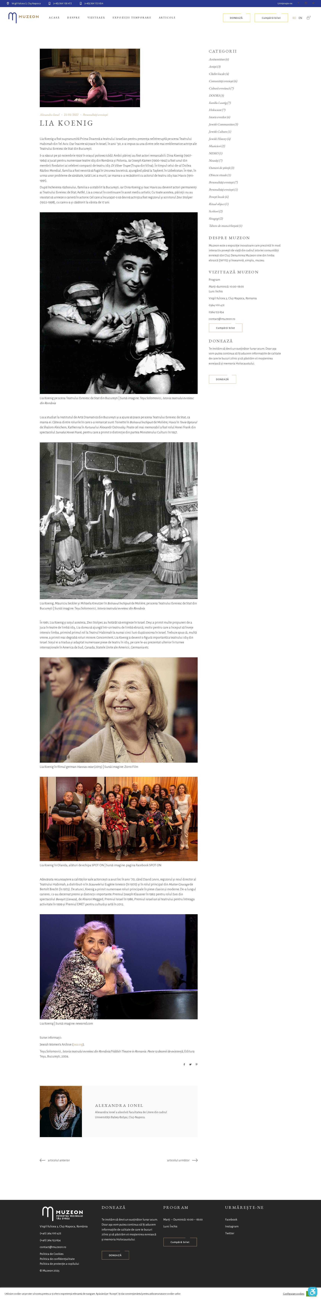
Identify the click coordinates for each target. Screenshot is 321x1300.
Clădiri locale (217, 74)
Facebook (231, 1219)
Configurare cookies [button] (293, 1293)
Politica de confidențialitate (57, 1258)
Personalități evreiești (95, 115)
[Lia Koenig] (61, 1111)
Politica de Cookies (52, 1253)
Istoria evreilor (217, 117)
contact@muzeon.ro (222, 318)
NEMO (213, 153)
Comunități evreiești (221, 81)
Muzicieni (215, 146)
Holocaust (215, 110)
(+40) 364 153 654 (50, 1240)
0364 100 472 (217, 305)
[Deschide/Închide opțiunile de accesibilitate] (312, 1291)
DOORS (214, 95)
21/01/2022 (71, 115)
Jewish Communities (221, 124)
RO (294, 18)
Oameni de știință (219, 168)
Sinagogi (214, 218)
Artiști (212, 66)
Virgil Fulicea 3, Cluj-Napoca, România (64, 1226)
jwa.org (78, 1044)
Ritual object (216, 204)
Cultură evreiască (219, 88)
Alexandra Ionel (49, 115)
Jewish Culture (218, 131)
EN (300, 18)
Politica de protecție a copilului (59, 1263)
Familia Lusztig (218, 103)
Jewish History (217, 139)
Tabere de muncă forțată (223, 226)
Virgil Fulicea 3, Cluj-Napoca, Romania (233, 298)
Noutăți (213, 160)
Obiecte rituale (218, 175)
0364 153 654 (216, 312)
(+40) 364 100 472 (50, 1233)
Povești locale (216, 197)
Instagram (232, 1226)
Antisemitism (217, 59)
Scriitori (213, 211)
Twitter (229, 1233)
